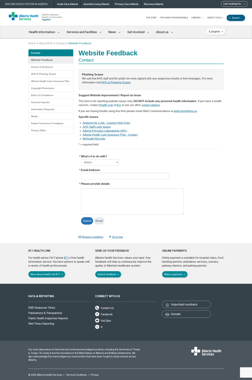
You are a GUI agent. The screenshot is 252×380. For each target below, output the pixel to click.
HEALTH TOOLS (214, 17)
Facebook (106, 314)
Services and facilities (82, 32)
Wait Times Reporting (41, 323)
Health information (42, 32)
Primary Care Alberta (126, 4)
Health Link (106, 105)
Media (34, 116)
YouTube (105, 320)
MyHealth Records (94, 138)
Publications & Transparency (45, 313)
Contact (60, 43)
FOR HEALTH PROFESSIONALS (174, 17)
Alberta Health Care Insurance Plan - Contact (110, 134)
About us (162, 32)
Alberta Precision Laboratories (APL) (105, 130)
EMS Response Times (41, 307)
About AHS (45, 43)
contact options (150, 105)
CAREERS (196, 17)
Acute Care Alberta (67, 4)
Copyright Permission (42, 88)
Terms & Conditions (76, 374)
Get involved (136, 32)
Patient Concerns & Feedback (47, 123)
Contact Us (107, 308)
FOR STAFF (151, 17)
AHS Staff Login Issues (97, 126)
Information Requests (42, 109)
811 (119, 105)
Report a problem (92, 237)
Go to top (117, 237)
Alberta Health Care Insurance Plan (50, 81)
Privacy (95, 374)
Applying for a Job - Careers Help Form (106, 122)
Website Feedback (42, 60)
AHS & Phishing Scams (43, 74)
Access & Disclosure (42, 67)
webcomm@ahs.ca (185, 111)
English (215, 31)
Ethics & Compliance (42, 95)
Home (32, 43)
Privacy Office (38, 130)
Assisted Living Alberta (96, 4)
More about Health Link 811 (46, 274)
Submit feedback (107, 274)
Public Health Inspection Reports (48, 318)
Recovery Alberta (153, 4)
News (112, 32)
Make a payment (173, 274)
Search (235, 17)
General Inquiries (40, 102)
